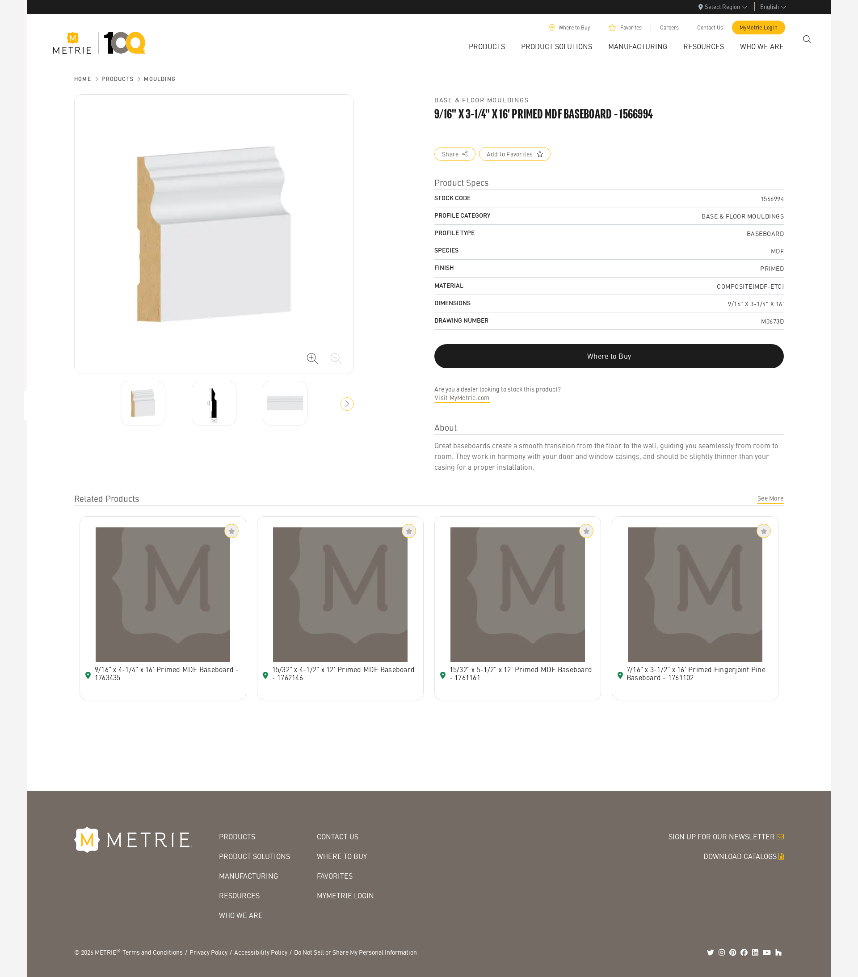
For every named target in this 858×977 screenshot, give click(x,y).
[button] (347, 404)
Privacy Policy (208, 952)
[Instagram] (722, 952)
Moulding (160, 79)
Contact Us (710, 27)
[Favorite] (231, 531)
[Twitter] (710, 952)
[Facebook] (744, 952)
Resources (239, 895)
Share (450, 154)
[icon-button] (312, 358)
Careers (669, 27)
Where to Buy (574, 27)
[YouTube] (767, 952)
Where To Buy (342, 856)
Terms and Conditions (152, 952)
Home (82, 79)
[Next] (143, 403)
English (769, 6)
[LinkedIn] (755, 952)
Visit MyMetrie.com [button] (462, 397)
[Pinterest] (732, 952)
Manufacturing (248, 875)
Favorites (631, 27)
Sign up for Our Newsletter (722, 836)
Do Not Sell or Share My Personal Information (355, 952)
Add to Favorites (510, 154)
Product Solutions (254, 856)
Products (117, 79)
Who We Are (241, 915)
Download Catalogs (740, 856)
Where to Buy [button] (609, 356)
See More (770, 498)
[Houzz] (778, 952)
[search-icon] (807, 39)
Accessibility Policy (260, 952)
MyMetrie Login (759, 27)
